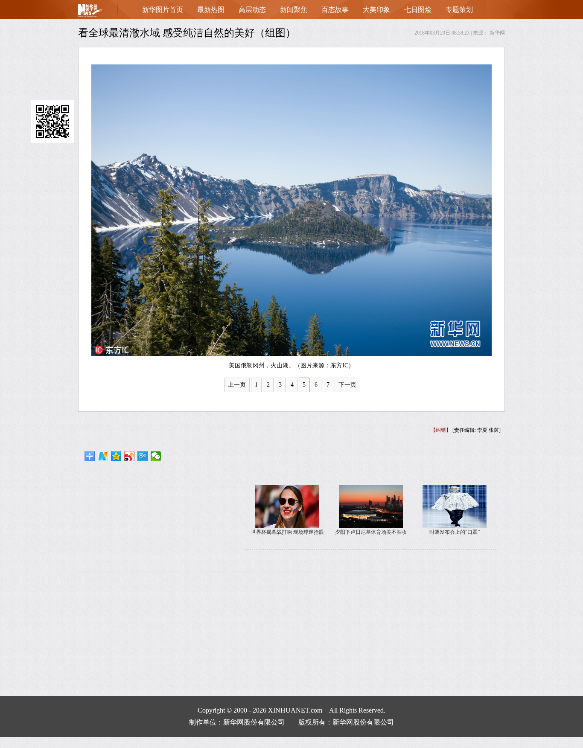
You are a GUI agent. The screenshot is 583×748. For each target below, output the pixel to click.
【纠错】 (441, 430)
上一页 (237, 384)
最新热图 (210, 9)
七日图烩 (417, 9)
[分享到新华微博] (103, 456)
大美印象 (376, 9)
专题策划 (459, 9)
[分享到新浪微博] (129, 456)
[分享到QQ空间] (116, 456)
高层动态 (252, 9)
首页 (103, 12)
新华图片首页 (162, 9)
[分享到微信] (156, 456)
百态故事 (335, 9)
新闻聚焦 (293, 9)
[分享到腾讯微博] (142, 456)
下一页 (347, 384)
